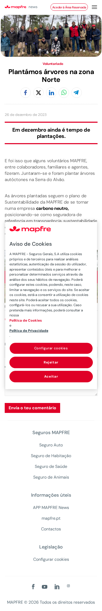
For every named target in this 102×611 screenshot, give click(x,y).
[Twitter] (38, 93)
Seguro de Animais (51, 477)
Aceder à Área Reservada (69, 7)
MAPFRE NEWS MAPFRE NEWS (26, 7)
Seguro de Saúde (51, 466)
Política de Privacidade (28, 330)
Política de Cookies (25, 320)
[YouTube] (44, 587)
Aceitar (51, 376)
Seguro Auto (51, 445)
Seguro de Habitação (51, 456)
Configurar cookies (51, 559)
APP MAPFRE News (51, 508)
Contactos (51, 529)
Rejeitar (51, 362)
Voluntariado (53, 64)
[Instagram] (68, 586)
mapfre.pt (51, 518)
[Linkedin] (51, 93)
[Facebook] (25, 93)
